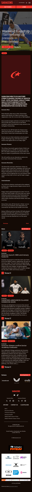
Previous (5, 223)
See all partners (24, 375)
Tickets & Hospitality (10, 412)
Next (27, 223)
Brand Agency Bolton (13, 486)
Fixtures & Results (9, 410)
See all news (25, 229)
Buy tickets (7, 7)
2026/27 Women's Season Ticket (12, 418)
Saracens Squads (9, 414)
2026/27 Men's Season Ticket (11, 416)
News (6, 408)
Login (24, 7)
